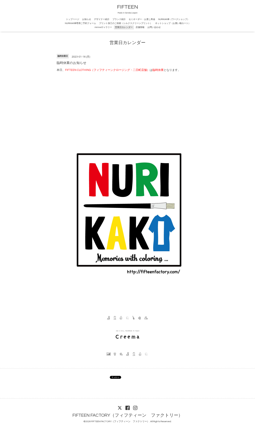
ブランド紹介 (119, 19)
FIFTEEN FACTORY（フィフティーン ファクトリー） (127, 415)
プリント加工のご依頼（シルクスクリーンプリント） (125, 23)
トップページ (72, 19)
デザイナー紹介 (101, 19)
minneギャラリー (103, 27)
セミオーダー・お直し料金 (142, 19)
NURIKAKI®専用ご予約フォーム (80, 23)
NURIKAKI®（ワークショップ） (173, 19)
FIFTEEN (127, 7)
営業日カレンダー (124, 27)
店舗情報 (140, 27)
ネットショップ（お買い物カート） (173, 23)
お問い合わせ (154, 27)
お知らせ (86, 19)
